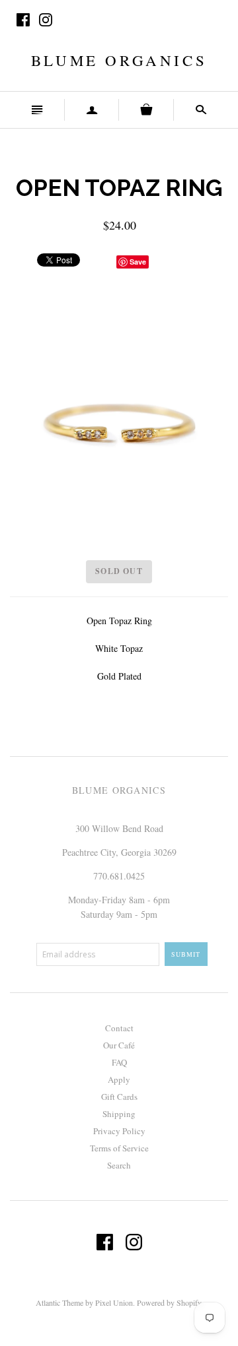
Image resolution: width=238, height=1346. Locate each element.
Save (138, 262)
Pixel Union (114, 1302)
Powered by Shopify (169, 1302)
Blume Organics (119, 60)
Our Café (119, 1045)
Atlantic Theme (59, 1302)
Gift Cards (119, 1097)
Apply (119, 1079)
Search (119, 1165)
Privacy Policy (119, 1131)
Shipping (119, 1114)
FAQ (119, 1062)
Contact (119, 1028)
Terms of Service (119, 1148)
